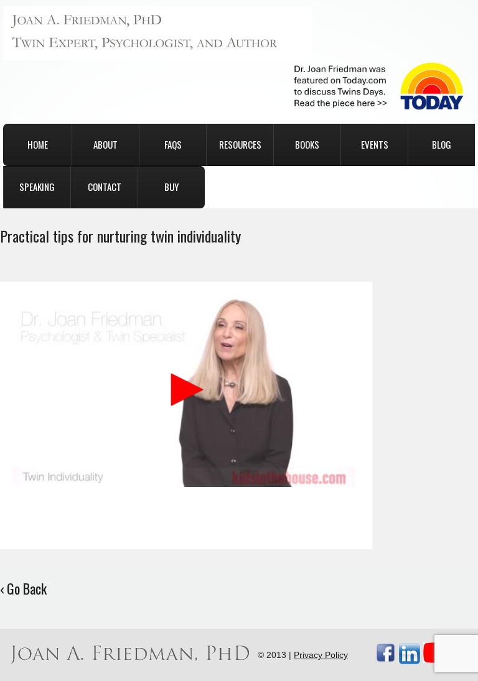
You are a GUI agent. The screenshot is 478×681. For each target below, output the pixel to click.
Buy (171, 186)
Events (374, 144)
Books (307, 144)
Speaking (37, 186)
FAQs (173, 144)
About (105, 144)
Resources (240, 144)
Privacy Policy (321, 655)
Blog (441, 144)
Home (37, 144)
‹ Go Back (23, 588)
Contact (104, 186)
